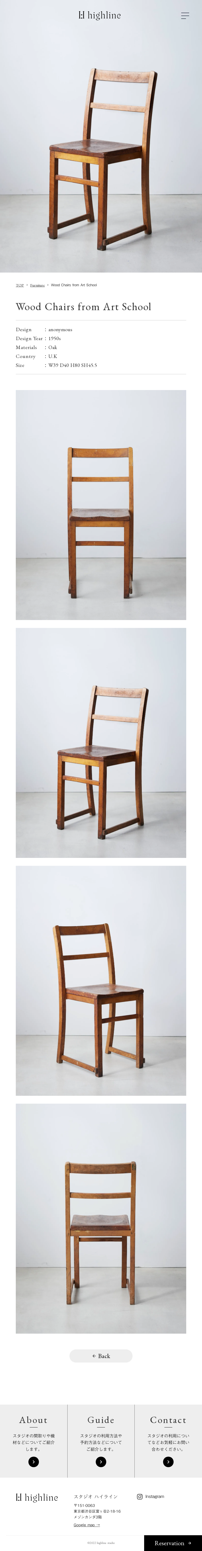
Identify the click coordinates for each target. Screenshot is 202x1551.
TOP (20, 285)
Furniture (37, 285)
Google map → (87, 1525)
